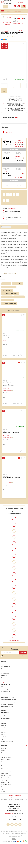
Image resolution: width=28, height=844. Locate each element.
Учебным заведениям (6, 757)
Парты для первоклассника (9, 287)
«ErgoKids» (3, 721)
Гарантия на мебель (5, 777)
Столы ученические (7, 296)
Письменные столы (19, 296)
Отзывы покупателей (6, 784)
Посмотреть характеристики (9, 273)
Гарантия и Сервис (8, 3)
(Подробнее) (9, 132)
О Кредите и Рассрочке (6, 768)
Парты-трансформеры (6, 666)
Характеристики (16, 355)
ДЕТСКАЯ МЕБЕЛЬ (5, 664)
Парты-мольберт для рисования (10, 293)
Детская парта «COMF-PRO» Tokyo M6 (12, 384)
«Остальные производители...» (8, 741)
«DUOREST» (4, 736)
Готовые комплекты (5, 680)
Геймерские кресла (5, 689)
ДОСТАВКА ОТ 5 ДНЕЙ (20, 79)
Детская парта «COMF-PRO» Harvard (11, 477)
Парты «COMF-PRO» (7, 335)
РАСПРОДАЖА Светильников (7, 706)
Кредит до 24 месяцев (6, 771)
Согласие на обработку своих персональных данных (13, 656)
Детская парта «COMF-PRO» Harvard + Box (13, 337)
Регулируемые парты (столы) (9, 303)
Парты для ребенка (17, 283)
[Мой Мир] (6, 39)
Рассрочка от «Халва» (6, 775)
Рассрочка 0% (4, 773)
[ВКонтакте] (2, 39)
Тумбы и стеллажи (5, 673)
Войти (25, 2)
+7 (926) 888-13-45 (14, 819)
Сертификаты (4, 789)
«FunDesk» (3, 732)
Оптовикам (3, 755)
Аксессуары (4, 675)
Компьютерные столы (6, 691)
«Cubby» (3, 734)
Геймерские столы (5, 686)
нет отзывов (19, 36)
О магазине (4, 748)
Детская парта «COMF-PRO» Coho (11, 432)
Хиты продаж (5, 712)
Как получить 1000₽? (18, 23)
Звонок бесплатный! (14, 806)
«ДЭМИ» (3, 727)
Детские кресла (4, 671)
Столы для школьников (8, 300)
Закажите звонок (9, 813)
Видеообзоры (4, 780)
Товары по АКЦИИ (5, 682)
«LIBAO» (3, 739)
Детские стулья (4, 668)
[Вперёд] (23, 577)
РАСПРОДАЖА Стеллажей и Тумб (8, 702)
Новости (3, 750)
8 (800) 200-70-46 (14, 804)
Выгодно (3, 715)
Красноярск (20, 2)
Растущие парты (6, 283)
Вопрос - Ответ (4, 786)
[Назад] (4, 577)
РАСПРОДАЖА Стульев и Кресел (8, 699)
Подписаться (23, 652)
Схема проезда (14, 801)
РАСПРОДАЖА (4, 695)
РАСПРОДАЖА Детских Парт (7, 697)
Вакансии (3, 752)
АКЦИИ (3, 791)
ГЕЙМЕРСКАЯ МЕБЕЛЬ (6, 684)
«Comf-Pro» (3, 725)
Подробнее (4, 121)
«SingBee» (3, 730)
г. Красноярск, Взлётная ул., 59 (16, 795)
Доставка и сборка (5, 759)
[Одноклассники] (4, 39)
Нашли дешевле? (19, 146)
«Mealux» (3, 723)
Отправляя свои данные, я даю (13, 656)
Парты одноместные (7, 290)
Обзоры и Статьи (5, 782)
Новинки (3, 710)
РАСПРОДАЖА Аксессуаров (7, 704)
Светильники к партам (6, 677)
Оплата (5, 2)
